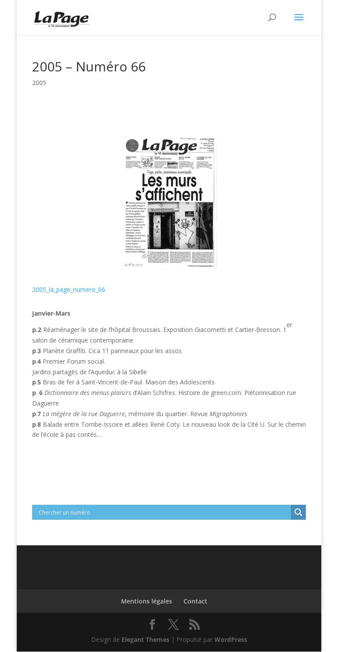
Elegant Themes (145, 639)
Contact (195, 601)
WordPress (230, 639)
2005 (39, 82)
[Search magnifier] (298, 512)
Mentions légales (146, 601)
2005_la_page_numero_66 (68, 289)
